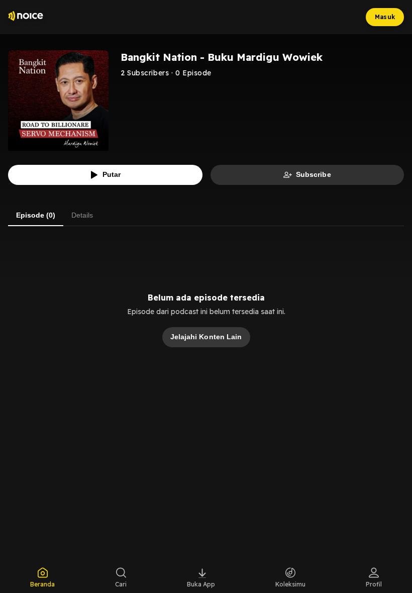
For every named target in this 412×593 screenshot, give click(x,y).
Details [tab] (82, 215)
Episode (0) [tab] (35, 215)
